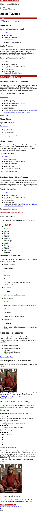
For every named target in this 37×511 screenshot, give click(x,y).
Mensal (2, 20)
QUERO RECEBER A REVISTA (10, 396)
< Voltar (2, 7)
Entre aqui (12, 9)
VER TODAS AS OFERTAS (9, 1)
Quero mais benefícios (6, 357)
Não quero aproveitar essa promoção (11, 506)
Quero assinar (4, 32)
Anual (2, 18)
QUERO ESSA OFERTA (8, 505)
